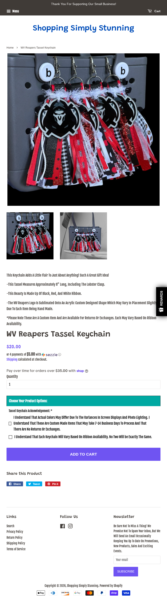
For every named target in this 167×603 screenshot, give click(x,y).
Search (10, 526)
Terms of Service (16, 549)
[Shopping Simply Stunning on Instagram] (70, 527)
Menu (15, 11)
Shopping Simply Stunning (83, 29)
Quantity (12, 376)
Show (161, 301)
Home (10, 47)
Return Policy (14, 537)
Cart (157, 11)
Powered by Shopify (111, 586)
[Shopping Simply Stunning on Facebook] (62, 527)
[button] (83, 354)
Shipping (12, 359)
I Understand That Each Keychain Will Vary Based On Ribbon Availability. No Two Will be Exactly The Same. (83, 437)
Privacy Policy (15, 532)
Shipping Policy (16, 543)
